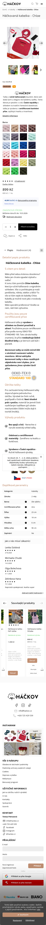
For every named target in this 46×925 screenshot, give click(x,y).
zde (38, 909)
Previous (5, 603)
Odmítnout (30, 920)
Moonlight (33, 669)
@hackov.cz (30, 705)
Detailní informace (10, 116)
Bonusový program (10, 782)
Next (41, 603)
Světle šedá (33, 673)
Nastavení (17, 920)
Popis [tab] (10, 250)
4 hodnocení (20, 181)
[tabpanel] (16, 642)
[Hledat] (32, 4)
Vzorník (5, 806)
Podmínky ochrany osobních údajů (16, 768)
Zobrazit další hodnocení (32, 593)
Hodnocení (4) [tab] (23, 250)
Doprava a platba (9, 775)
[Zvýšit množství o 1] (15, 227)
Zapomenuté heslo (9, 868)
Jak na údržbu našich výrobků (14, 792)
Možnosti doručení (14, 217)
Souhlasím (24, 915)
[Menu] (41, 3)
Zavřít (38, 242)
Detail (13, 673)
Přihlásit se (37, 866)
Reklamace (6, 778)
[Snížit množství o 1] (6, 227)
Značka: (8, 184)
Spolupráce (7, 803)
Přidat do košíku (28, 227)
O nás (4, 796)
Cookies (5, 771)
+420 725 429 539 (25, 715)
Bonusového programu (27, 200)
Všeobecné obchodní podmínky (15, 764)
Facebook (16, 705)
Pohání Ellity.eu (9, 203)
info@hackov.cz (25, 711)
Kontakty (6, 799)
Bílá (33, 665)
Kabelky (35, 491)
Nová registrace (8, 865)
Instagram (23, 705)
